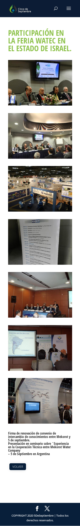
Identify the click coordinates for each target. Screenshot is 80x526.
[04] (40, 265)
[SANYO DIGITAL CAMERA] (40, 318)
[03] (40, 212)
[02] (40, 159)
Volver (17, 467)
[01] (40, 106)
